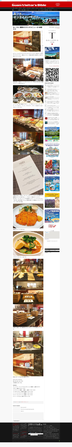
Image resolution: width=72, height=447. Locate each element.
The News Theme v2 (14, 441)
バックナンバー (31, 436)
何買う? (24, 8)
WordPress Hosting (24, 441)
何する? (16, 8)
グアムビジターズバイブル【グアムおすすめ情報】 (36, 4)
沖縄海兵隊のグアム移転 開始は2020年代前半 (53, 113)
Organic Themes (20, 441)
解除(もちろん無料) (38, 432)
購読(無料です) (32, 432)
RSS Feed (30, 440)
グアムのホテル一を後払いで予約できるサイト (24, 434)
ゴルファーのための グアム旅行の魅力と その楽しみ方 (50, 428)
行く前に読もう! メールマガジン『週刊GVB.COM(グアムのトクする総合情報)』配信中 (35, 424)
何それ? (32, 8)
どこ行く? (36, 8)
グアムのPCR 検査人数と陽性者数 (47, 432)
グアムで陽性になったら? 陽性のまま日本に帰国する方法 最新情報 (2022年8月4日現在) (51, 434)
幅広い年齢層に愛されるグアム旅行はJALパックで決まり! (16, 424)
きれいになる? (28, 8)
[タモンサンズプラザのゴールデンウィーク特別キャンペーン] (46, 102)
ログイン (33, 440)
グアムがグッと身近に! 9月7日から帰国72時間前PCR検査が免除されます (51, 430)
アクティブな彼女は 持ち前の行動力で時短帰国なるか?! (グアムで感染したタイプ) (51, 437)
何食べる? (19, 8)
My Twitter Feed (0, 0)
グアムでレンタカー (15, 433)
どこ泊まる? (41, 8)
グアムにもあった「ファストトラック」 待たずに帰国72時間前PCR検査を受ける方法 (51, 438)
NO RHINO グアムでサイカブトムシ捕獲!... (52, 117)
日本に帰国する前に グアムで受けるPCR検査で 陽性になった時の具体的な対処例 (51, 436)
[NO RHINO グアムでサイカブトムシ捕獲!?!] (46, 118)
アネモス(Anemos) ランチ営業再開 (47, 425)
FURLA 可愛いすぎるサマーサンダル (52, 92)
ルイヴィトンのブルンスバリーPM (51, 105)
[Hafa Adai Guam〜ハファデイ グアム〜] (46, 89)
